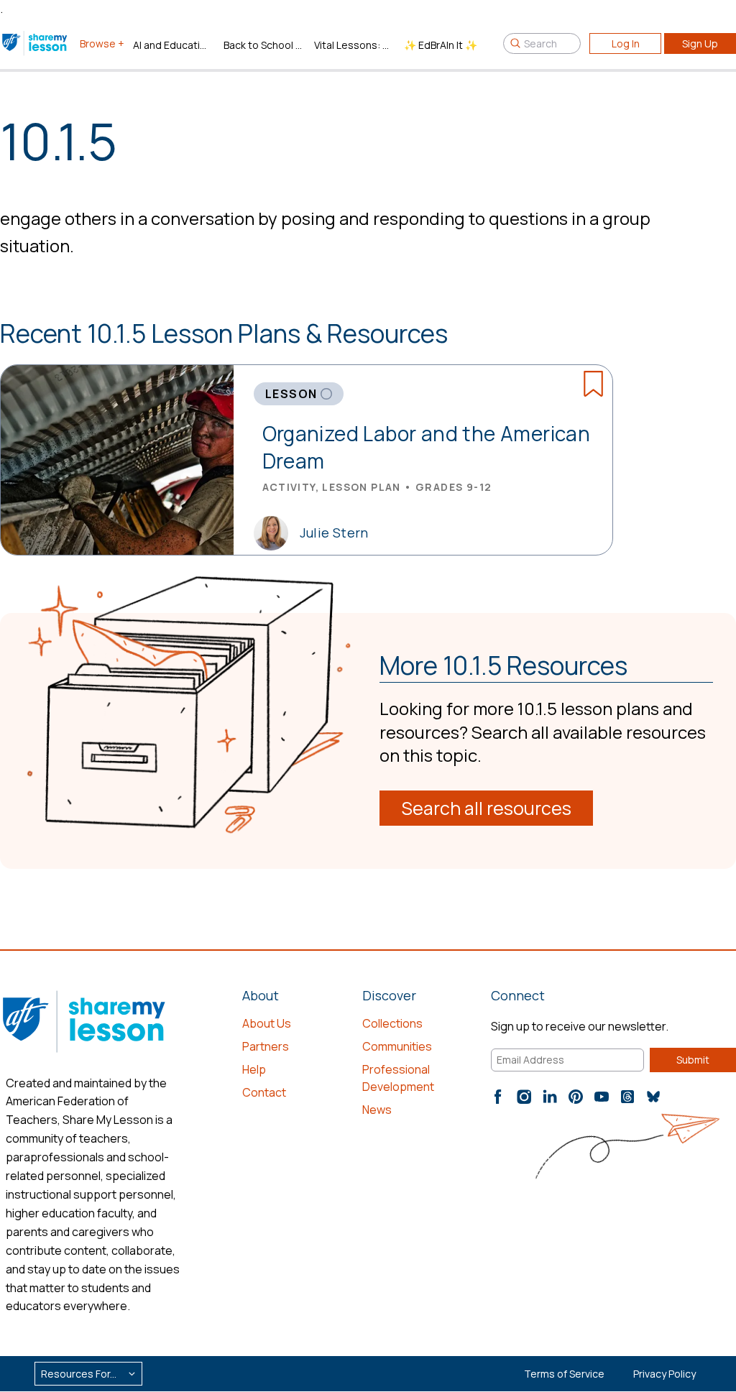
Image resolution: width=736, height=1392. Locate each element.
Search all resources (486, 808)
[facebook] (498, 1096)
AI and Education (172, 45)
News (377, 1109)
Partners (265, 1046)
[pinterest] (576, 1096)
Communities (397, 1046)
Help (254, 1069)
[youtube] (601, 1096)
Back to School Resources (263, 45)
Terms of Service (564, 1374)
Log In (626, 43)
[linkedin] (550, 1096)
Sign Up (700, 43)
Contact (264, 1092)
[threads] (627, 1096)
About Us (266, 1023)
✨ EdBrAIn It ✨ (440, 45)
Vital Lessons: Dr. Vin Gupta (353, 45)
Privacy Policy (664, 1374)
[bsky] (653, 1096)
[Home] (35, 43)
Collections (392, 1023)
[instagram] (524, 1096)
